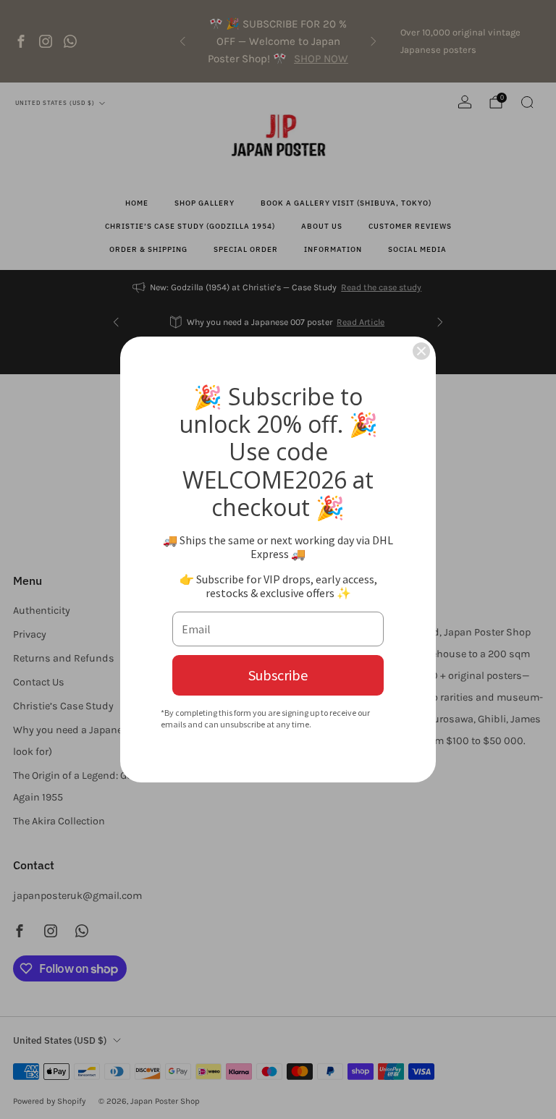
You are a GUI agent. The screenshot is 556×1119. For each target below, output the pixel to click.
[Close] (421, 351)
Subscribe (278, 675)
